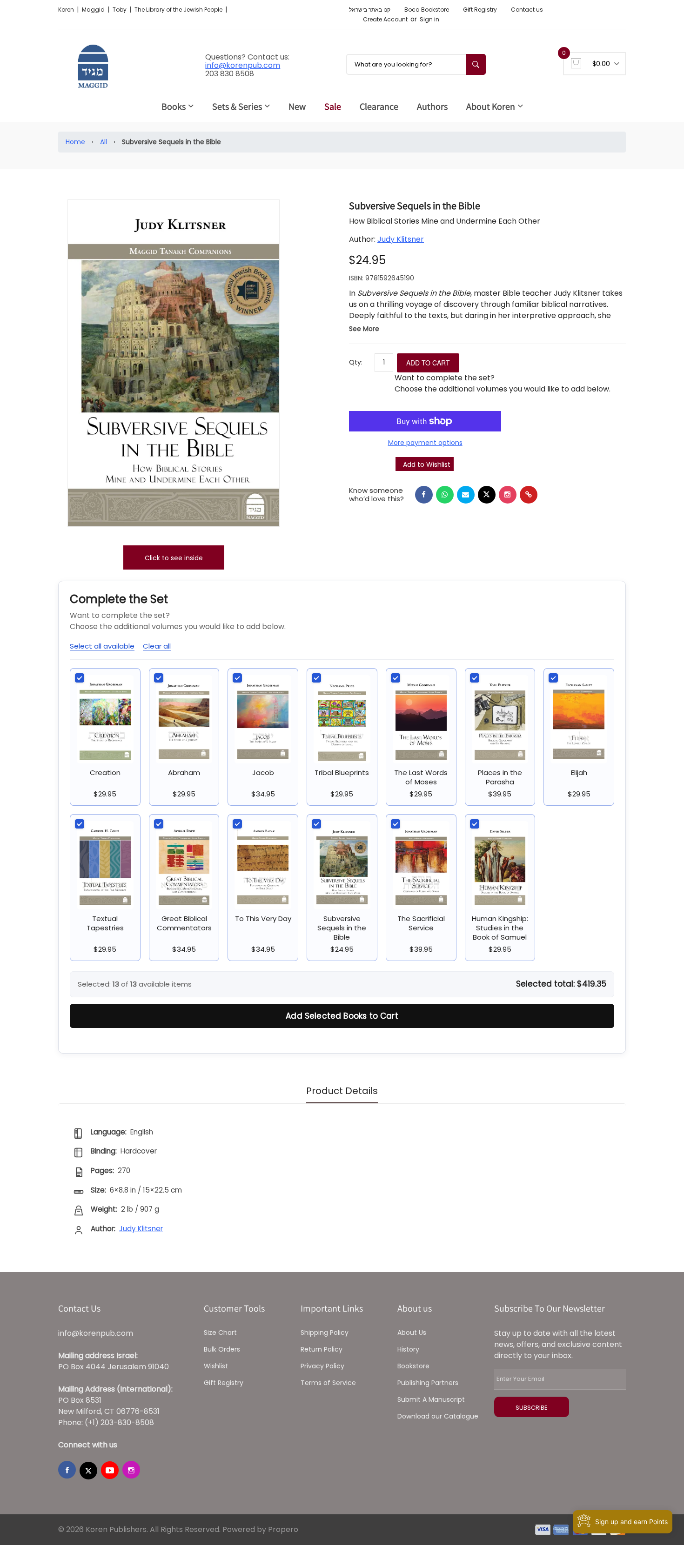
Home (75, 141)
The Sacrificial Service (421, 923)
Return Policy (321, 1349)
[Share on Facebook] (424, 495)
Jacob (263, 772)
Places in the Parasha (500, 777)
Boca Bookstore (426, 9)
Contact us (527, 9)
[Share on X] (487, 495)
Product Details (342, 1090)
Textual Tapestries (105, 923)
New (297, 106)
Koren (66, 9)
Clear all (157, 646)
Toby (120, 9)
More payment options (425, 442)
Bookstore (413, 1366)
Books (173, 106)
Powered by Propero (260, 1529)
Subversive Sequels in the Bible (341, 928)
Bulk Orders (222, 1349)
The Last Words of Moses (421, 777)
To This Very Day (263, 918)
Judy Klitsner (400, 239)
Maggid (94, 9)
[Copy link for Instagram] (507, 495)
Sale (332, 106)
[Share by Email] (466, 495)
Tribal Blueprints (342, 772)
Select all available (102, 646)
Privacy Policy (322, 1366)
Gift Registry (480, 9)
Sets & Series (237, 106)
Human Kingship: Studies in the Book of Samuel (500, 928)
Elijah (579, 772)
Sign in (429, 19)
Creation (105, 772)
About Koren (490, 106)
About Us (411, 1332)
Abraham (184, 772)
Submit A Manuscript (431, 1399)
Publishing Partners (427, 1382)
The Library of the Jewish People (179, 9)
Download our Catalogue (437, 1416)
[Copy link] (528, 495)
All (103, 141)
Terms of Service (328, 1382)
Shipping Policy (325, 1332)
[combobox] (416, 64)
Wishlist (216, 1366)
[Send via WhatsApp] (445, 495)
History (408, 1349)
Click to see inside (174, 558)
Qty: (355, 362)
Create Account (385, 19)
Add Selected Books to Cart (342, 1015)
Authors (432, 106)
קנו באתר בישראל (369, 9)
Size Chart (220, 1332)
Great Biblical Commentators (184, 923)
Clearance (379, 106)
